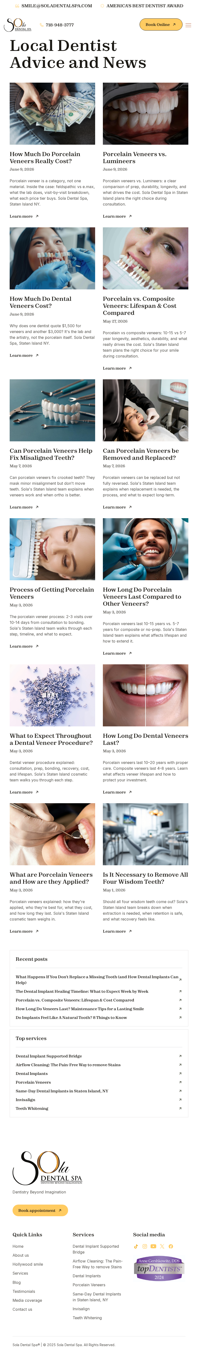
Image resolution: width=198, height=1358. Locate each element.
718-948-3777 (60, 25)
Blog (17, 1282)
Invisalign (81, 1308)
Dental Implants (87, 1275)
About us (21, 1255)
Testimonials (24, 1291)
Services (20, 1273)
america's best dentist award (144, 5)
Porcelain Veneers (89, 1284)
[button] (188, 25)
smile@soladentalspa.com (56, 5)
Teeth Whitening (87, 1317)
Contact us (22, 1309)
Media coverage (27, 1300)
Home (18, 1246)
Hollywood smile (28, 1264)
